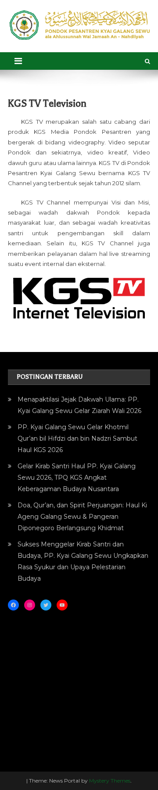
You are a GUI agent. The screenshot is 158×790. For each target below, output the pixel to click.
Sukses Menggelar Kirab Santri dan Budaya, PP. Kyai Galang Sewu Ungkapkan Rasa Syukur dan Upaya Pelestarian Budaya (83, 561)
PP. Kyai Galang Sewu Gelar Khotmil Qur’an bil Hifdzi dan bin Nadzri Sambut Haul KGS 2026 (77, 438)
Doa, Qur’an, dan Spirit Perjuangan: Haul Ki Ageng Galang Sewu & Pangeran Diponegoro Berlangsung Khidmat (82, 516)
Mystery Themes (109, 780)
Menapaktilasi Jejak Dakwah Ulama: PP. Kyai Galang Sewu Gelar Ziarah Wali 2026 (79, 405)
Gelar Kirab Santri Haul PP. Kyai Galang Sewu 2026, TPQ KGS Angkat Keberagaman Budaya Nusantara (77, 477)
